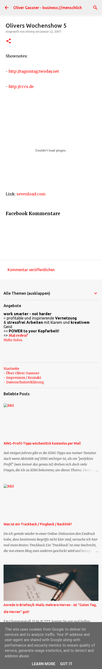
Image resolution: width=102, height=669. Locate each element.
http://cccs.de (21, 86)
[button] (8, 41)
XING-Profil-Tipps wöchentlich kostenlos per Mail (42, 443)
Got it (66, 664)
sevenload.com (31, 194)
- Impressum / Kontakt (22, 377)
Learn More (43, 664)
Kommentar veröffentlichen (31, 270)
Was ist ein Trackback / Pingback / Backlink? (38, 524)
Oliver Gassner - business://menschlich (47, 7)
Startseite (11, 368)
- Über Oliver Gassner (21, 373)
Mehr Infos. (13, 340)
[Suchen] (95, 7)
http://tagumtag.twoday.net (34, 71)
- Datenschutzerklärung (24, 382)
